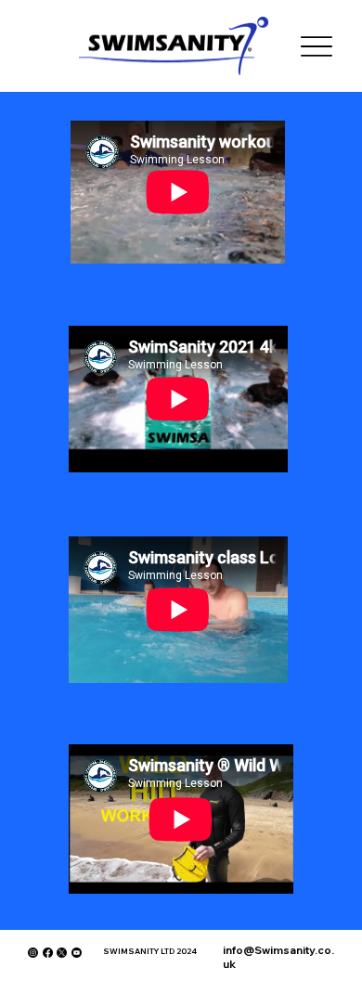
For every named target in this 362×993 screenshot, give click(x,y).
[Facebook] (48, 953)
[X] (62, 953)
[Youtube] (76, 953)
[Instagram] (33, 953)
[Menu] (317, 46)
